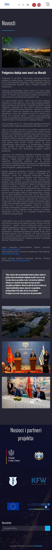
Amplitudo (38, 546)
